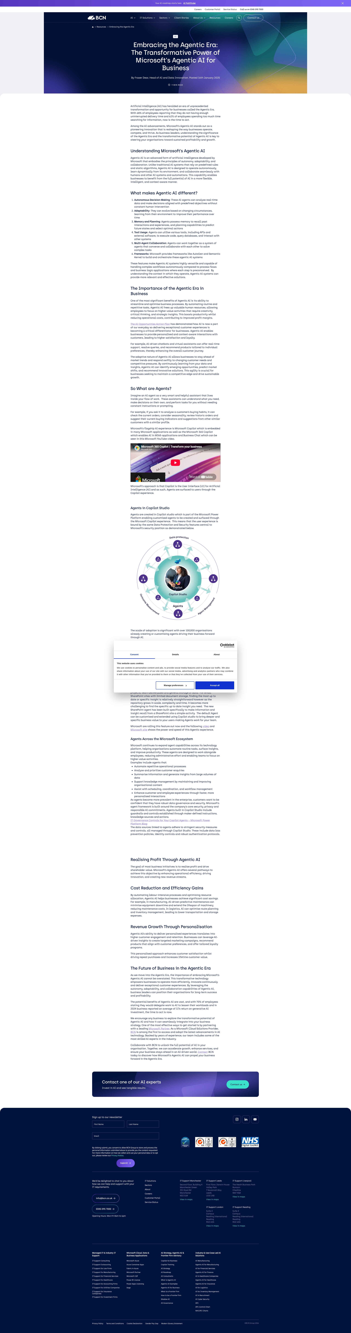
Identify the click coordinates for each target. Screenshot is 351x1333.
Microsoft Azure (133, 1261)
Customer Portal (212, 9)
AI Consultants (167, 1276)
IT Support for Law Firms (102, 1268)
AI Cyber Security (202, 1299)
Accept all (215, 685)
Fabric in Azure (132, 1268)
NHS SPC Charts (202, 1311)
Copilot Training (167, 1265)
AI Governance (167, 1303)
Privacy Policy (97, 1323)
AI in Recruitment (203, 1295)
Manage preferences (173, 685)
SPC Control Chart (203, 1307)
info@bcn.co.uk (104, 1198)
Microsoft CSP (132, 1276)
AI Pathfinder (189, 3)
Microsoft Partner (134, 1272)
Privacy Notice (117, 1155)
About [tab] (217, 654)
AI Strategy (165, 1268)
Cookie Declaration (134, 1323)
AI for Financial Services (205, 1268)
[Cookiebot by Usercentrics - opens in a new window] (222, 646)
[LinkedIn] (246, 1119)
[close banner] (343, 3)
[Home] (92, 27)
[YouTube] (255, 1119)
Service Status (230, 9)
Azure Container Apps (135, 1265)
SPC (197, 1303)
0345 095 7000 (103, 1209)
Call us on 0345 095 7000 (251, 9)
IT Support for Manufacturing (103, 1272)
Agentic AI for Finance (204, 1272)
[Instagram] (237, 1119)
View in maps (186, 1199)
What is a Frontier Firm (170, 1291)
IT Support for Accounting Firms (105, 1284)
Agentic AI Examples (169, 1284)
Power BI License (133, 1280)
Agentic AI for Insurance (205, 1284)
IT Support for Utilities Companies (106, 1288)
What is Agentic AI (168, 1280)
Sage (129, 1288)
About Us (198, 17)
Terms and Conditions (115, 1323)
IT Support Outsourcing (101, 1265)
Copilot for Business (169, 1261)
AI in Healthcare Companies (207, 1276)
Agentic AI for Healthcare (206, 1280)
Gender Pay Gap (151, 1323)
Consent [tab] (134, 654)
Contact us (253, 17)
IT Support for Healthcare (102, 1280)
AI (132, 17)
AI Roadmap (166, 1272)
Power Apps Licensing (135, 1284)
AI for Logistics (202, 1288)
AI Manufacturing (203, 1261)
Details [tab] (175, 654)
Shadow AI (165, 1299)
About (147, 1189)
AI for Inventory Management (207, 1291)
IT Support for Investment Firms (105, 1297)
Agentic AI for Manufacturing (207, 1265)
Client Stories (181, 17)
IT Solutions (146, 17)
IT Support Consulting (101, 1261)
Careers (198, 9)
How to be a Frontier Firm (171, 1295)
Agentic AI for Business (170, 1288)
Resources (215, 17)
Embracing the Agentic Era (121, 27)
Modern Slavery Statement (171, 1323)
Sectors (163, 17)
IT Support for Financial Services (105, 1276)
